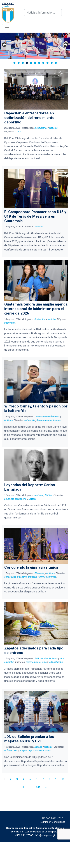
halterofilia (29, 420)
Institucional (40, 127)
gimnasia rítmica (47, 576)
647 (38, 787)
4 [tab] (27, 63)
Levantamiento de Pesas (47, 416)
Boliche (38, 746)
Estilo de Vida (41, 658)
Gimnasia (39, 573)
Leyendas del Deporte (15, 498)
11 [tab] (56, 63)
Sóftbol (48, 495)
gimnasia (32, 576)
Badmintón (39, 319)
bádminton (9, 322)
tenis (44, 661)
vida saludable (56, 661)
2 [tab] (19, 63)
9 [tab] (47, 63)
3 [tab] (23, 63)
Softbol (32, 498)
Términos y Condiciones (52, 821)
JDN (15, 750)
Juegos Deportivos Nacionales (35, 750)
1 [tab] (14, 63)
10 (63, 779)
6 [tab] (35, 63)
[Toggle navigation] (7, 27)
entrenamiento (33, 661)
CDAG (18, 131)
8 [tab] (43, 63)
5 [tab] (31, 63)
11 (22, 787)
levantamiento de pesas (49, 420)
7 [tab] (39, 63)
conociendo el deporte (15, 576)
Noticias (53, 127)
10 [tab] (52, 63)
